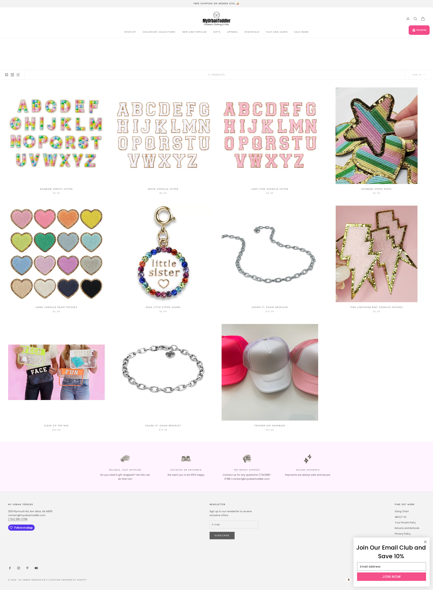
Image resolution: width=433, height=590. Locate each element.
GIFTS (217, 31)
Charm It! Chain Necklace (270, 307)
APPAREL (232, 31)
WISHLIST (130, 31)
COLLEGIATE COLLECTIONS (159, 31)
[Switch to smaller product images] (12, 74)
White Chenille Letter (163, 189)
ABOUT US (400, 517)
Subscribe (222, 535)
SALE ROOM (301, 31)
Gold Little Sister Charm (163, 307)
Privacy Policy (403, 533)
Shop (21, 43)
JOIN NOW (391, 576)
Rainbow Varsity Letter (56, 189)
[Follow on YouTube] (36, 568)
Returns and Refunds (407, 528)
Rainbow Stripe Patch (376, 189)
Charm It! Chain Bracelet (163, 425)
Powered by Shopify (74, 580)
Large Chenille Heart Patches (56, 307)
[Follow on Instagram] (18, 568)
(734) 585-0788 (17, 519)
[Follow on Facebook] (10, 568)
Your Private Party (405, 522)
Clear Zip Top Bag (56, 425)
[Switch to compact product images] (18, 74)
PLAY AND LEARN (277, 31)
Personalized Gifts (39, 43)
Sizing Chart (402, 511)
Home (11, 43)
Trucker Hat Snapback (269, 425)
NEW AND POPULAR (194, 31)
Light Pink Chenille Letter (270, 189)
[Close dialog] (425, 542)
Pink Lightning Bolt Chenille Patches (376, 307)
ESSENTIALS (252, 31)
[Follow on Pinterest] (27, 568)
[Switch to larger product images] (6, 74)
